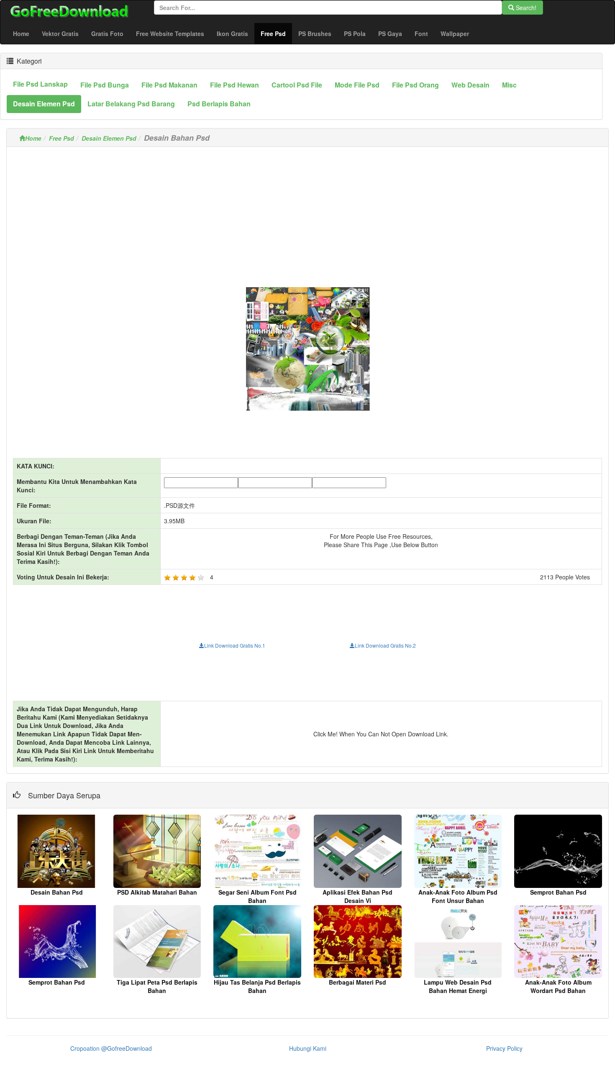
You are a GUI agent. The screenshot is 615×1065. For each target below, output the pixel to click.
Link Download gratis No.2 (385, 645)
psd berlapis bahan (219, 103)
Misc (509, 85)
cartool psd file (297, 85)
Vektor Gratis (60, 33)
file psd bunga (104, 85)
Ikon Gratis (232, 33)
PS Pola (355, 33)
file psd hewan (234, 85)
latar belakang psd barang (131, 103)
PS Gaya (390, 33)
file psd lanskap (40, 84)
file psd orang (415, 85)
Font (421, 33)
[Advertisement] (307, 211)
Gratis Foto (107, 33)
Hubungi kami (307, 1048)
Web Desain (470, 85)
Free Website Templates (170, 33)
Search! (525, 7)
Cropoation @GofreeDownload (111, 1048)
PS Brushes (314, 33)
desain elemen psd (44, 103)
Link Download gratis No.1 (234, 645)
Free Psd (276, 33)
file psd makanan (169, 85)
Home (21, 33)
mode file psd (357, 85)
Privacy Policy (504, 1048)
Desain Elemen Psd (109, 138)
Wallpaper (455, 33)
